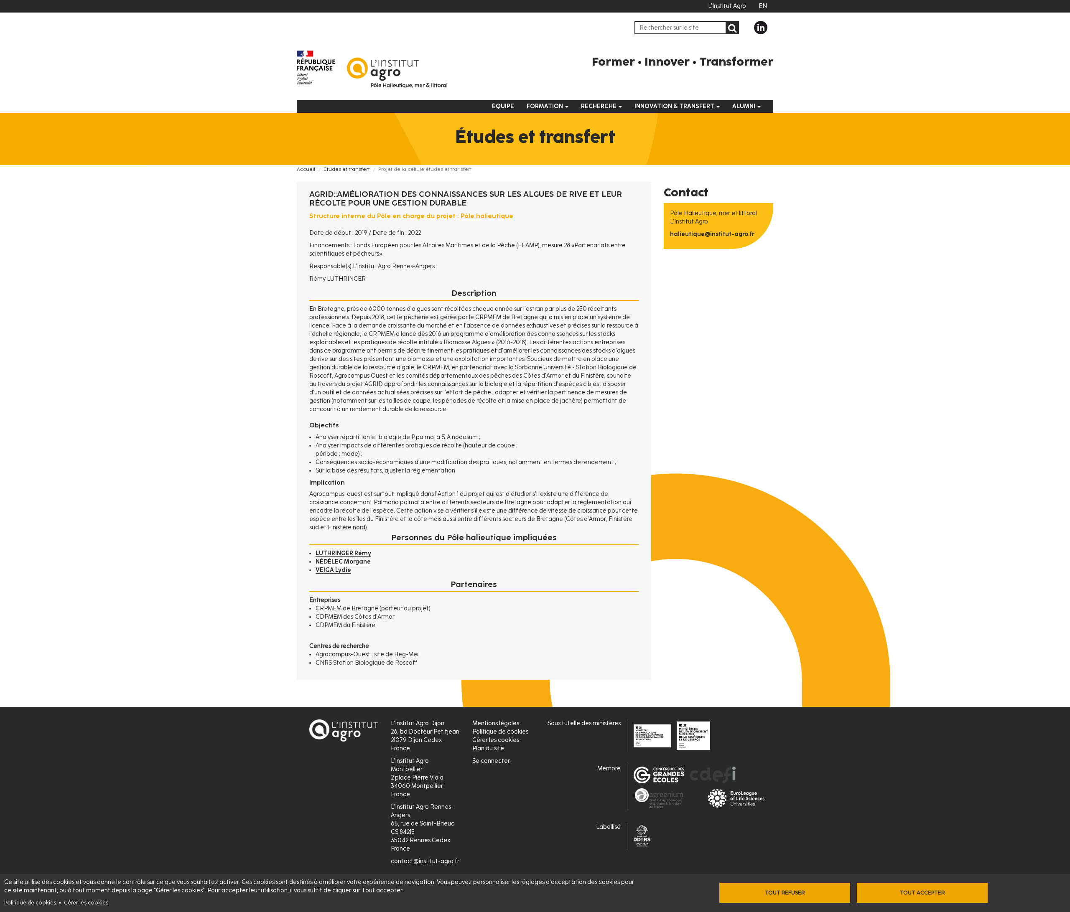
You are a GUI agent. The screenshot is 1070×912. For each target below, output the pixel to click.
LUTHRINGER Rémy (343, 553)
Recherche (599, 106)
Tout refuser (785, 892)
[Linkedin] (760, 27)
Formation (545, 106)
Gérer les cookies (86, 902)
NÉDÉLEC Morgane (343, 561)
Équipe (503, 106)
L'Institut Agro (727, 6)
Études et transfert (347, 169)
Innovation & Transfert (675, 106)
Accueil (306, 169)
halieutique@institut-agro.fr (712, 234)
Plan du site (488, 748)
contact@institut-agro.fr (425, 861)
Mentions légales (495, 723)
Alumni (744, 106)
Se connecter (491, 761)
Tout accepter (922, 892)
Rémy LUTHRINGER (337, 278)
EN (763, 6)
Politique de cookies (30, 902)
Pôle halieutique (487, 216)
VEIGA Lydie (333, 570)
